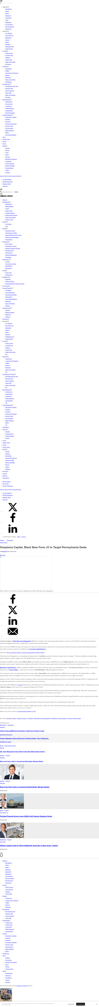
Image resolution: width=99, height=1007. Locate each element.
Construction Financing (11, 73)
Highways (8, 314)
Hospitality (8, 18)
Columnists (8, 161)
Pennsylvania (3, 542)
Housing (7, 431)
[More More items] (6, 146)
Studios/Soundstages (11, 255)
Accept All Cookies (80, 1004)
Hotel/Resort (8, 266)
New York (2, 842)
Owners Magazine (8, 486)
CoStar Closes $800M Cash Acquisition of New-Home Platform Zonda (22, 731)
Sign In (2, 176)
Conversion (8, 106)
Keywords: (3, 718)
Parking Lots (8, 275)
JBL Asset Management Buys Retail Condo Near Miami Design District (22, 752)
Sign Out (18, 176)
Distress (7, 75)
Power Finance (7, 481)
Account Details (7, 179)
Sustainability (9, 110)
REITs (7, 132)
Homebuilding (9, 206)
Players (7, 150)
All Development (10, 113)
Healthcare (8, 22)
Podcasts (7, 172)
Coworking (8, 224)
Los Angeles (8, 33)
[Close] (96, 1004)
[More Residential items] (10, 202)
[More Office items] (7, 222)
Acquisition (8, 68)
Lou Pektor (30, 718)
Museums (8, 301)
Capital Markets (7, 115)
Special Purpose (9, 26)
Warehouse (8, 257)
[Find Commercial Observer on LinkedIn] (13, 533)
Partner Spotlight (10, 166)
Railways (7, 317)
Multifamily (8, 204)
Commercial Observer (22, 985)
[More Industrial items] (9, 242)
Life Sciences (9, 24)
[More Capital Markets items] (12, 115)
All (6, 354)
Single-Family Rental (11, 215)
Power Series (6, 447)
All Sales (7, 97)
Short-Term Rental (10, 217)
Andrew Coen (4, 551)
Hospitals (8, 279)
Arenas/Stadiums (10, 292)
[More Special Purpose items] (12, 288)
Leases (4, 51)
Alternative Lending (10, 117)
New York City (9, 35)
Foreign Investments (11, 124)
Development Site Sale (11, 86)
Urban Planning (9, 436)
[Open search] (1, 189)
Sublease (7, 57)
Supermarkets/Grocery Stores (13, 235)
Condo (7, 208)
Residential (8, 9)
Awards (7, 148)
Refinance (8, 77)
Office (7, 11)
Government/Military (11, 299)
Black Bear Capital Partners (59, 718)
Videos (7, 170)
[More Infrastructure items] (11, 308)
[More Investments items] (10, 84)
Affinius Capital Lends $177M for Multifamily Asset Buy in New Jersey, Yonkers (29, 845)
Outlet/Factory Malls (11, 233)
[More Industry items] (8, 7)
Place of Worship (10, 303)
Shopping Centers (10, 230)
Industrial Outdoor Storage (12, 248)
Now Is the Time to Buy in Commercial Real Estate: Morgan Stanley (25, 652)
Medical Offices (9, 281)
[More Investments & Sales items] (15, 374)
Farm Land (8, 272)
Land (6, 20)
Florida (2, 748)
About (4, 971)
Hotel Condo (8, 211)
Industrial (8, 15)
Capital (5, 933)
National (7, 44)
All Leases (8, 64)
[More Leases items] (7, 51)
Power (4, 143)
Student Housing (9, 213)
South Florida (9, 49)
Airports (7, 310)
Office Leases (9, 53)
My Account (12, 176)
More (4, 146)
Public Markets (9, 130)
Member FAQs (7, 184)
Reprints (5, 476)
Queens (7, 40)
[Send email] (13, 636)
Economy (8, 121)
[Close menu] (1, 194)
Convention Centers (10, 264)
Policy (7, 154)
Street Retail (8, 239)
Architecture (8, 101)
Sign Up (6, 176)
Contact (5, 473)
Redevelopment (9, 108)
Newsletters (6, 478)
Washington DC (9, 46)
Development (6, 99)
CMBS (7, 71)
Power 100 (5, 483)
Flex (6, 226)
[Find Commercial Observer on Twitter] (13, 511)
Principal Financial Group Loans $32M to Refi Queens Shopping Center (26, 816)
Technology (6, 427)
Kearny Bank (14, 670)
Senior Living (9, 219)
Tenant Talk (8, 60)
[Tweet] (13, 614)
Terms (18, 536)
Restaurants (8, 268)
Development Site (10, 911)
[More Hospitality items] (10, 259)
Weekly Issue (6, 139)
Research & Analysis (11, 159)
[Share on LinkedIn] (13, 625)
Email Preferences (8, 181)
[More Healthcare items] (9, 277)
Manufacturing (9, 250)
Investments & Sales (8, 374)
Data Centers (8, 244)
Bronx (7, 42)
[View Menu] (1, 1)
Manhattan (8, 38)
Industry (5, 200)
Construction (8, 104)
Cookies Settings (71, 1004)
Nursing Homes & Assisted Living (14, 283)
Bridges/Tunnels (9, 312)
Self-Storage (8, 253)
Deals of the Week (10, 62)
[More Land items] (6, 270)
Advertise (5, 471)
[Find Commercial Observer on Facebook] (13, 522)
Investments (6, 84)
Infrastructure (6, 308)
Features (7, 157)
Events (4, 141)
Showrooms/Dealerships (12, 237)
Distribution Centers (11, 246)
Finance (5, 66)
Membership (8, 973)
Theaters (7, 306)
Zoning (7, 438)
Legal (6, 152)
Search (16, 192)
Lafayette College (11, 718)
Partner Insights (9, 163)
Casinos (7, 261)
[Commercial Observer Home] (6, 3)
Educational (8, 297)
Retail (7, 13)
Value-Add (8, 93)
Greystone (70, 718)
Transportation (9, 168)
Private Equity (9, 128)
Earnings (7, 119)
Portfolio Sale (9, 88)
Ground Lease (9, 55)
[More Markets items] (8, 31)
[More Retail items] (7, 228)
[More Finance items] (8, 66)
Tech (4, 137)
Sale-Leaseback (9, 90)
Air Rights (8, 290)
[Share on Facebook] (13, 604)
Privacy (24, 536)
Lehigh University (22, 718)
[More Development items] (11, 99)
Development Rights (11, 295)
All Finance (8, 82)
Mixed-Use (8, 29)
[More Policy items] (7, 429)
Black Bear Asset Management (42, 718)
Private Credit (9, 126)
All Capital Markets (10, 135)
